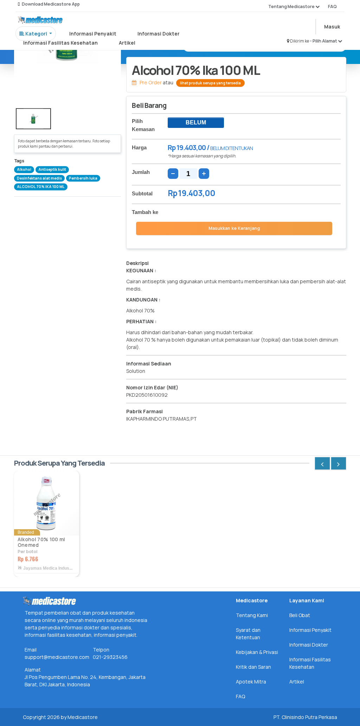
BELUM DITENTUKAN (195, 123)
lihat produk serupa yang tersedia (210, 82)
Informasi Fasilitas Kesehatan (60, 42)
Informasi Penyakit (92, 33)
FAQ (332, 6)
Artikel (127, 42)
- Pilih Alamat (324, 41)
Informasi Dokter (158, 33)
